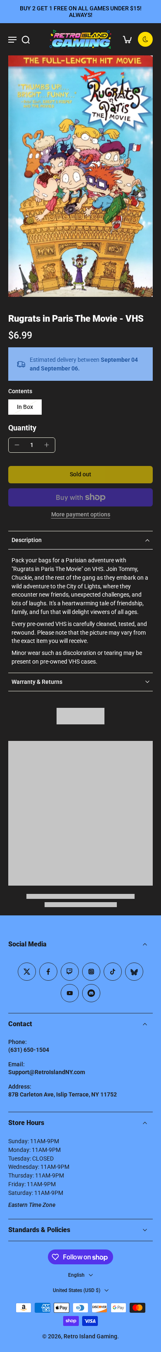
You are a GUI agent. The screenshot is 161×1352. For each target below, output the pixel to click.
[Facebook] (48, 972)
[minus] (17, 444)
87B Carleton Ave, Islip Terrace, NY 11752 (62, 1094)
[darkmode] (145, 39)
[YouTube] (70, 993)
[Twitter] (27, 972)
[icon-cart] (127, 39)
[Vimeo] (91, 993)
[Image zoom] (80, 176)
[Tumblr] (134, 972)
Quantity (22, 428)
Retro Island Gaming (90, 1336)
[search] (26, 39)
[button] (80, 474)
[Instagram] (91, 972)
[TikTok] (113, 972)
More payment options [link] (80, 515)
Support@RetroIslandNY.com (46, 1072)
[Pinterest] (70, 972)
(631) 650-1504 (28, 1049)
